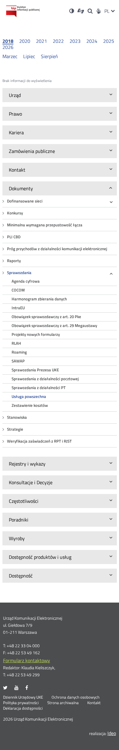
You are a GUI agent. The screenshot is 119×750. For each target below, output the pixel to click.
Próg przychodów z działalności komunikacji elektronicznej (57, 249)
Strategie (15, 429)
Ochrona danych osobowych (75, 697)
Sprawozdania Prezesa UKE (35, 370)
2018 (7, 41)
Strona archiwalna (63, 703)
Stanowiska (17, 417)
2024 (91, 41)
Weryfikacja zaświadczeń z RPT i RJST (39, 441)
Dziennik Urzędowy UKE (23, 697)
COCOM (18, 290)
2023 (75, 41)
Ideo (111, 733)
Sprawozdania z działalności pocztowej (45, 379)
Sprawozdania (19, 273)
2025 (108, 41)
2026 (7, 47)
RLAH (16, 343)
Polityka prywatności (21, 703)
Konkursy (15, 213)
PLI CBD (13, 237)
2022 (58, 41)
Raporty (14, 261)
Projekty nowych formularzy (36, 334)
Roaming (19, 352)
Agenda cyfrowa (26, 281)
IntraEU (18, 308)
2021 (41, 41)
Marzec (9, 56)
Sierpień (49, 56)
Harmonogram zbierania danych (39, 299)
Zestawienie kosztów (30, 405)
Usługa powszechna (29, 396)
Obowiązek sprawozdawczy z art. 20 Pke (46, 317)
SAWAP (18, 361)
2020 (24, 41)
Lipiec (29, 56)
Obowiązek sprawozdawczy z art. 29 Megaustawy (54, 326)
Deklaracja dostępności (23, 708)
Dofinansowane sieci (24, 201)
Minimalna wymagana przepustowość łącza (44, 225)
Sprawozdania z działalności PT (39, 388)
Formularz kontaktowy (26, 660)
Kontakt (94, 703)
